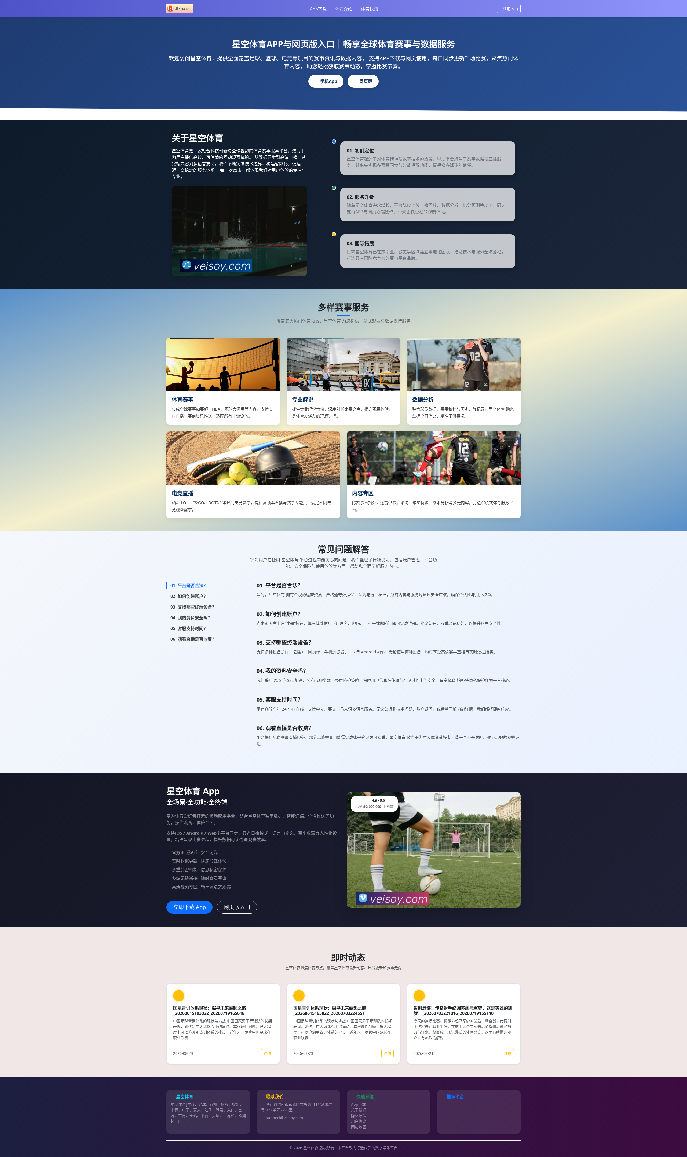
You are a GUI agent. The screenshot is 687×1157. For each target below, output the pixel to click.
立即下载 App (189, 907)
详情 (267, 1053)
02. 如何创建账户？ (189, 596)
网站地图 (358, 1126)
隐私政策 (358, 1115)
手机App (328, 81)
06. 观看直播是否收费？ (193, 639)
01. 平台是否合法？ (189, 585)
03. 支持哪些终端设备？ (193, 607)
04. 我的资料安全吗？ (191, 618)
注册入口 (510, 8)
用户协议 (358, 1121)
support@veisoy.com (284, 1117)
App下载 (318, 9)
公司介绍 (343, 9)
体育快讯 (369, 9)
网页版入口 (237, 907)
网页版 (365, 81)
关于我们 (358, 1109)
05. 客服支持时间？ (189, 628)
